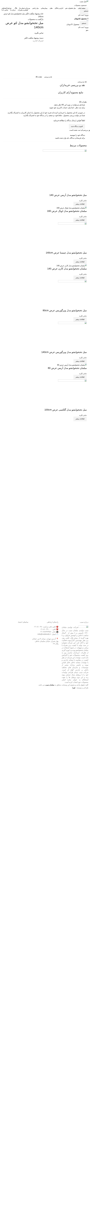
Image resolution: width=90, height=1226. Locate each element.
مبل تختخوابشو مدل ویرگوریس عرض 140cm (64, 352)
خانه (41, 14)
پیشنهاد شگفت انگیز (32, 14)
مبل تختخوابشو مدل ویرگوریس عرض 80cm (65, 310)
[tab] (54, 77)
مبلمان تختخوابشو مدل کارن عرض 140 (67, 268)
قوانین (79, 120)
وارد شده (63, 138)
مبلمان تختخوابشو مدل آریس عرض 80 (67, 368)
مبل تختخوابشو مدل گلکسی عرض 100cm (65, 409)
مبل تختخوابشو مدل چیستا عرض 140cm (66, 252)
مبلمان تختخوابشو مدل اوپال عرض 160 (67, 211)
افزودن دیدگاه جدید (77, 126)
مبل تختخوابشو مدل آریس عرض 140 (68, 195)
